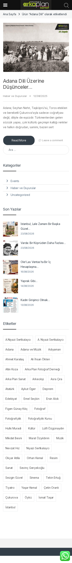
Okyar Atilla (12, 458)
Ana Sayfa (9, 14)
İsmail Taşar (46, 497)
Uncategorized (20, 194)
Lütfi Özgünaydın (53, 428)
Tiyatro (10, 487)
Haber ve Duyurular (15, 96)
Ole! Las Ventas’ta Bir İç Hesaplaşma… (36, 264)
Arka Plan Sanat (15, 379)
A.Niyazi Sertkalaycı (18, 339)
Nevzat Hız (12, 448)
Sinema (34, 477)
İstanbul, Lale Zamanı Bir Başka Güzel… (40, 226)
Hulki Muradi (13, 428)
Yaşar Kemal (29, 487)
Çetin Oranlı (51, 487)
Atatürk (9, 389)
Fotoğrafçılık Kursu (40, 418)
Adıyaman (54, 349)
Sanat (9, 467)
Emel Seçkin (31, 398)
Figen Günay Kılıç (16, 408)
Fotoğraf (39, 408)
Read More (19, 140)
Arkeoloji (38, 379)
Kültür (31, 428)
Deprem (48, 389)
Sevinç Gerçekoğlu (32, 467)
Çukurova (11, 497)
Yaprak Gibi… (29, 281)
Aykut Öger (28, 389)
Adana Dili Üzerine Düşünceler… (23, 84)
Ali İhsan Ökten (40, 359)
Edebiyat (11, 398)
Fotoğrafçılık (13, 418)
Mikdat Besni (13, 438)
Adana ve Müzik (31, 349)
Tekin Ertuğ (53, 477)
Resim (53, 458)
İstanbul (10, 507)
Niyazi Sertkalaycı (37, 448)
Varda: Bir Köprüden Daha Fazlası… (43, 243)
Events (15, 181)
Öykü (28, 497)
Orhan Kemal (35, 458)
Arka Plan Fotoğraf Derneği (42, 369)
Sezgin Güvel (14, 477)
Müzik (60, 438)
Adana (9, 349)
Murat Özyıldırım (39, 438)
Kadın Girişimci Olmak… (35, 300)
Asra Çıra (56, 379)
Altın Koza (11, 369)
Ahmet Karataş (14, 359)
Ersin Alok (52, 398)
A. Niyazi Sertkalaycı (51, 339)
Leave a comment (52, 140)
